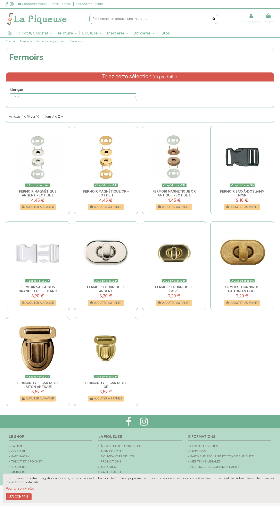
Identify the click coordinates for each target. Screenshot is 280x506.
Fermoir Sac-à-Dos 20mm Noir (242, 193)
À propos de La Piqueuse (121, 446)
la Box (16, 446)
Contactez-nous (204, 446)
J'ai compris (18, 496)
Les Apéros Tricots (89, 4)
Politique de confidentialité (215, 466)
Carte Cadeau (61, 4)
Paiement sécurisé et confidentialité (222, 456)
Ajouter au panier (40, 207)
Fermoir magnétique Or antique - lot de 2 (174, 193)
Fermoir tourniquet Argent (106, 289)
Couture (18, 451)
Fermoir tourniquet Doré (174, 289)
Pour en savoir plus (20, 488)
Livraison (198, 451)
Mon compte (111, 451)
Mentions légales (205, 461)
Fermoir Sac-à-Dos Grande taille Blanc (38, 289)
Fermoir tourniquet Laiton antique (242, 289)
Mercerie (19, 472)
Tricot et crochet (26, 461)
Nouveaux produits (117, 456)
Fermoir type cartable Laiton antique (38, 385)
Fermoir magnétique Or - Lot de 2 (106, 193)
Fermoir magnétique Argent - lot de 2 (38, 193)
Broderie (19, 466)
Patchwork (20, 456)
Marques (108, 466)
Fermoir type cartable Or (106, 385)
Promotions (111, 461)
